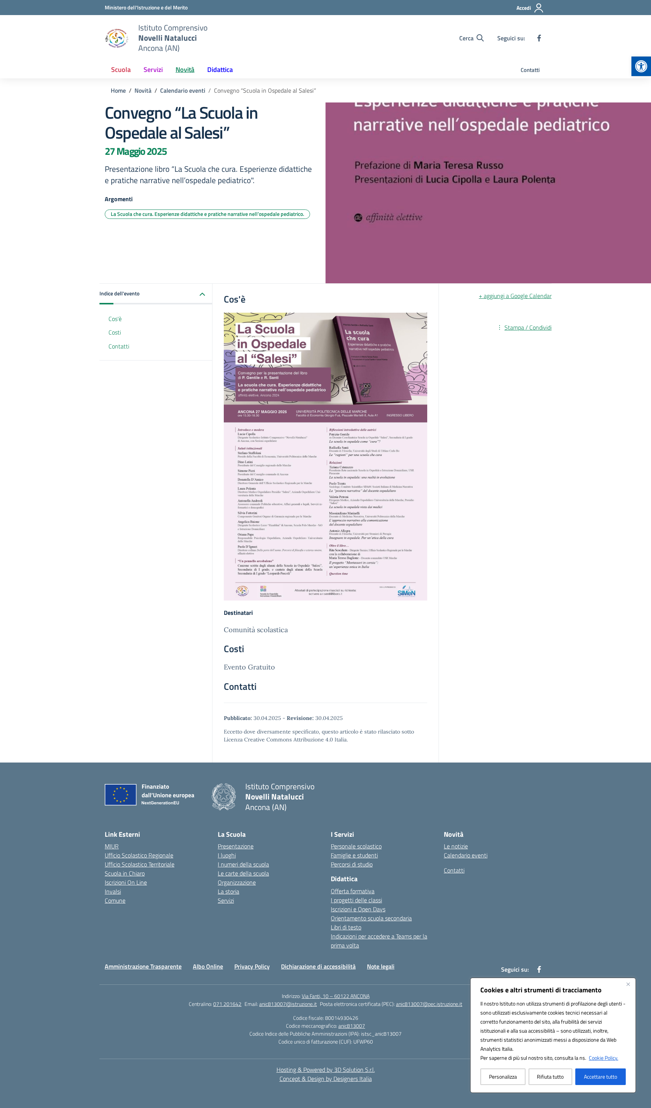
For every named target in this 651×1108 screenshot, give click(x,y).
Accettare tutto (600, 1076)
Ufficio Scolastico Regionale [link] (139, 855)
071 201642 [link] (227, 1004)
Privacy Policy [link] (252, 966)
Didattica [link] (220, 69)
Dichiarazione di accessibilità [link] (318, 966)
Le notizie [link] (456, 846)
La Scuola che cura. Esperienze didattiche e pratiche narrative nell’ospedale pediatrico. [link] (207, 214)
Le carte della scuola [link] (243, 873)
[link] (641, 66)
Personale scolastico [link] (356, 846)
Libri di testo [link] (346, 927)
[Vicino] (628, 984)
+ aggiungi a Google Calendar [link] (515, 295)
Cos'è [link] (115, 318)
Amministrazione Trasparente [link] (143, 966)
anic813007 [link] (351, 1026)
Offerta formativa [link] (352, 891)
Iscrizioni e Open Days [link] (358, 909)
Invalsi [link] (113, 891)
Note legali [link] (380, 966)
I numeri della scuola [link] (243, 864)
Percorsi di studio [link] (352, 864)
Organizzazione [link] (237, 882)
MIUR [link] (112, 846)
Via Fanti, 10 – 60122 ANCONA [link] (336, 996)
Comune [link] (115, 900)
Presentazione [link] (236, 846)
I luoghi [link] (227, 855)
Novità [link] (185, 69)
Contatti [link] (530, 70)
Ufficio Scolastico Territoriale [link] (139, 864)
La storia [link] (228, 891)
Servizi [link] (153, 69)
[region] (553, 1035)
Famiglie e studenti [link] (354, 855)
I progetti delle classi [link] (356, 900)
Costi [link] (114, 332)
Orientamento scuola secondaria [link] (371, 918)
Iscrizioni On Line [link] (126, 882)
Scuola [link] (121, 69)
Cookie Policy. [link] (603, 1058)
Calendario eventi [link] (465, 855)
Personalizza (503, 1076)
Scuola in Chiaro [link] (125, 873)
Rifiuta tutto (550, 1076)
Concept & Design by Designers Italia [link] (326, 1078)
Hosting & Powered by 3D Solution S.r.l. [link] (326, 1069)
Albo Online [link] (208, 966)
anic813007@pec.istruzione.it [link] (429, 1004)
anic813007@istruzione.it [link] (288, 1004)
